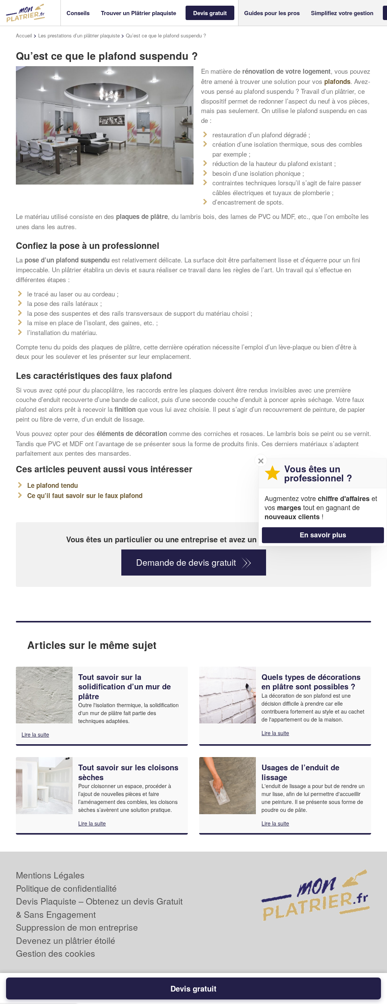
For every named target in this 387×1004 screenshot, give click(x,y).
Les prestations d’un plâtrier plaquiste (79, 35)
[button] (78, 13)
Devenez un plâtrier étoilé (65, 940)
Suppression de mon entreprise (77, 927)
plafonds (337, 81)
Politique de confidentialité (66, 888)
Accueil (24, 35)
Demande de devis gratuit (186, 562)
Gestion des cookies (55, 953)
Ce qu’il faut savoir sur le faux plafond (84, 495)
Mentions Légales (50, 875)
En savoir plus (323, 535)
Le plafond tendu (52, 485)
